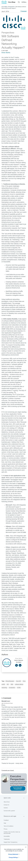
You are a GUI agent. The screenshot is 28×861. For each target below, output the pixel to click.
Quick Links (7, 798)
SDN (12, 684)
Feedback (6, 820)
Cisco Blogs (11, 2)
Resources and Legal (10, 816)
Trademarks (7, 839)
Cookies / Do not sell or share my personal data (12, 832)
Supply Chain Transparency (10, 842)
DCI (8, 684)
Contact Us (6, 804)
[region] (14, 853)
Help (5, 823)
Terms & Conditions (8, 826)
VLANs (18, 687)
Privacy (5, 829)
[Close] (25, 847)
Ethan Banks (6, 52)
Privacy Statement (13, 854)
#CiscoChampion (10, 681)
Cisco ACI (18, 681)
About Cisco (7, 801)
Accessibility (7, 836)
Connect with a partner (9, 810)
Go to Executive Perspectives (17, 788)
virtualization (12, 687)
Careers (6, 807)
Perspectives (11, 6)
